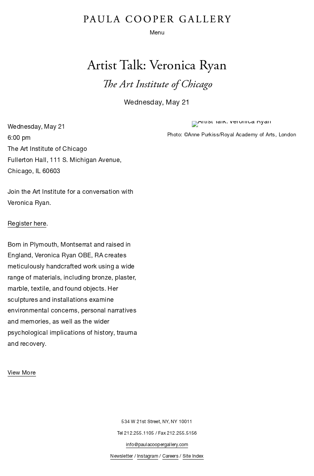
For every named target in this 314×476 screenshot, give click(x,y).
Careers (170, 456)
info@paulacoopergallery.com (157, 444)
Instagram (147, 456)
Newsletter (121, 456)
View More (22, 372)
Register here (27, 223)
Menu (157, 32)
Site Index (193, 456)
